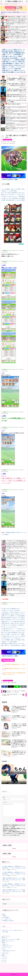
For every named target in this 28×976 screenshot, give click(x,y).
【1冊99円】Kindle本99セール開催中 (9, 179)
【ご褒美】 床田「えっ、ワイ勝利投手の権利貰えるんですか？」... (14, 59)
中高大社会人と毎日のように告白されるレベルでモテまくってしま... (14, 65)
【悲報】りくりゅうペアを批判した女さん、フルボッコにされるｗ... (14, 49)
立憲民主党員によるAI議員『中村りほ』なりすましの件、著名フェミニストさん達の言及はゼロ (13, 643)
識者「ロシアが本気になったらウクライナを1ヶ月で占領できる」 (13, 619)
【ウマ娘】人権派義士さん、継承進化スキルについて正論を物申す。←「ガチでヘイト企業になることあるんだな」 (14, 868)
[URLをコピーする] (24, 686)
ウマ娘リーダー (5, 944)
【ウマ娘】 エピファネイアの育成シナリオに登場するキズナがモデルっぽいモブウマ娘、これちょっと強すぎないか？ (13, 625)
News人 (3, 955)
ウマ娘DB (4, 915)
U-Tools (3, 914)
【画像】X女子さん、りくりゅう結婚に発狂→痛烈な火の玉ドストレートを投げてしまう (13, 621)
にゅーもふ (4, 960)
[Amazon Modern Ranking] (21, 244)
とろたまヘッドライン (6, 947)
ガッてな (4, 949)
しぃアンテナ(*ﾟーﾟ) (5, 952)
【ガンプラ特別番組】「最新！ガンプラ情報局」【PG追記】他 (12, 189)
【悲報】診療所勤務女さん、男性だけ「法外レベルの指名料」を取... (14, 63)
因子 (8, 141)
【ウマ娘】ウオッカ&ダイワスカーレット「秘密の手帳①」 (13, 196)
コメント (5, 802)
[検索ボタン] (26, 1)
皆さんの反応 (13, 141)
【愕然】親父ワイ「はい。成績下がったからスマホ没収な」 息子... (14, 70)
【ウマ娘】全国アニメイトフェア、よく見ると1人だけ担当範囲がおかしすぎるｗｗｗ (13, 630)
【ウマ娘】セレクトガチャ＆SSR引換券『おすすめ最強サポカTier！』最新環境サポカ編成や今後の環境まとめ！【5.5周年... (13, 198)
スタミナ (4, 141)
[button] (4, 686)
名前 (4, 797)
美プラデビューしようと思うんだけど (9, 626)
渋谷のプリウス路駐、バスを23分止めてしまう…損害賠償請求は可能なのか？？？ (13, 634)
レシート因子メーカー (6, 919)
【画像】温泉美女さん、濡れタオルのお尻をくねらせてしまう (13, 614)
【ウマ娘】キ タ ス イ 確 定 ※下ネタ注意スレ (10, 610)
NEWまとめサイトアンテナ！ (8, 941)
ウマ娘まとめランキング (7, 945)
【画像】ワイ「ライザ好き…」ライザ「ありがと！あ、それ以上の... (14, 66)
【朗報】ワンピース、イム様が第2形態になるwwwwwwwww (12, 54)
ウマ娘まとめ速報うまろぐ (14, 1)
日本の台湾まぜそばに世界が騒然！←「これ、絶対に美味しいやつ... (14, 58)
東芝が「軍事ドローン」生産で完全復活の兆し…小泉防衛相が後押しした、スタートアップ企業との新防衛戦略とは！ (13, 645)
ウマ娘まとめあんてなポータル (8, 950)
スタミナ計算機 (5, 917)
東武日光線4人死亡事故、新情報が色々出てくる (13, 51)
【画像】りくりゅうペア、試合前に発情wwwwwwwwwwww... (11, 68)
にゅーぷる (4, 958)
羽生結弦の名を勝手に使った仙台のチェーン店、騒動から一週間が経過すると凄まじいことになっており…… (13, 617)
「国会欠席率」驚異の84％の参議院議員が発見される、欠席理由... (14, 52)
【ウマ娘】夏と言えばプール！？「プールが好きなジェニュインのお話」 (13, 628)
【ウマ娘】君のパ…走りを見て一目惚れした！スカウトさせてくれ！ (13, 612)
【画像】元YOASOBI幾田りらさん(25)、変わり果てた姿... (14, 72)
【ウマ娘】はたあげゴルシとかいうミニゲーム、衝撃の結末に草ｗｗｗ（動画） (13, 636)
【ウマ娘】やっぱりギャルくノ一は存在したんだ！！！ (12, 638)
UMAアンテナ (5, 937)
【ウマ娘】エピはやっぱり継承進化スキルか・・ (11, 608)
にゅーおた (4, 962)
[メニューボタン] (1, 1)
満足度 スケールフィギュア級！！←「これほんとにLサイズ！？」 (13, 194)
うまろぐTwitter (5, 932)
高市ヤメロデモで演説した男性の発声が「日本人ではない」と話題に (13, 192)
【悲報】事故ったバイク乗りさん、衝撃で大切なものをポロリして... (14, 61)
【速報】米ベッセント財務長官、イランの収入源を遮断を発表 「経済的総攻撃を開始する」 (13, 615)
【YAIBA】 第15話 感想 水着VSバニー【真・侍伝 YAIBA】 (13, 200)
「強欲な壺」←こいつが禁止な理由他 (9, 190)
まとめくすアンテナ (6, 936)
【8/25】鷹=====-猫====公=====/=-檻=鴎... (12, 56)
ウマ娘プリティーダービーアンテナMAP (10, 939)
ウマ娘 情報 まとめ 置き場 (7, 920)
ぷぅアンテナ (4, 957)
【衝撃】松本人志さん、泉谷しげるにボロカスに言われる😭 (13, 623)
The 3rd (3, 942)
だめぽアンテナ (5, 953)
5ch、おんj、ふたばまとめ (7, 139)
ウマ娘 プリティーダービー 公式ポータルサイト (12, 930)
